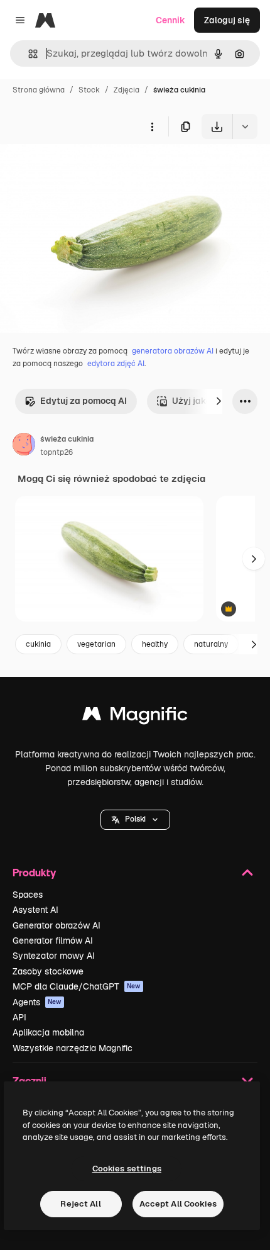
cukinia (38, 644)
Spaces (28, 894)
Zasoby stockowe (48, 971)
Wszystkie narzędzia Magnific (72, 1048)
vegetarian (96, 644)
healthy (155, 644)
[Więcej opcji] (152, 126)
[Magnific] (135, 717)
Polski (135, 819)
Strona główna (39, 90)
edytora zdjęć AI (115, 364)
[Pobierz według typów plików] (244, 126)
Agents (37, 1002)
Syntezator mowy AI (54, 955)
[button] (135, 820)
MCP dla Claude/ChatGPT (77, 986)
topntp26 (56, 452)
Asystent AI (35, 909)
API (19, 1017)
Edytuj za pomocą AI (83, 400)
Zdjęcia (126, 90)
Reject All (80, 1203)
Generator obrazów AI (56, 925)
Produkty (34, 872)
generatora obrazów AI (172, 351)
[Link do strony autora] (24, 446)
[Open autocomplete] (28, 54)
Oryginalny (87, 168)
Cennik (170, 20)
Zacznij (29, 1080)
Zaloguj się (227, 20)
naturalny (211, 644)
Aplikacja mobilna (48, 1032)
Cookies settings (126, 1168)
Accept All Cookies (178, 1203)
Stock (89, 90)
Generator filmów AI (53, 940)
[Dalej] (218, 401)
